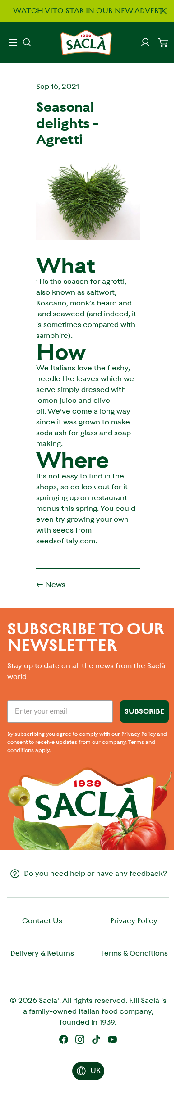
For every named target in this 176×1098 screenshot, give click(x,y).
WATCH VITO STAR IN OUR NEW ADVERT (88, 10)
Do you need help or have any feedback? (95, 873)
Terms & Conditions (134, 953)
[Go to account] (145, 42)
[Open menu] (13, 42)
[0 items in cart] (163, 42)
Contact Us (42, 920)
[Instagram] (79, 1039)
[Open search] (27, 42)
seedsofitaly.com (65, 541)
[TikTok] (96, 1039)
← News (50, 584)
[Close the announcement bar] (163, 10)
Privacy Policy (134, 920)
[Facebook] (63, 1039)
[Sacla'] (86, 42)
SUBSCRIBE (144, 711)
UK (95, 1070)
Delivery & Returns (42, 953)
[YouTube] (112, 1039)
